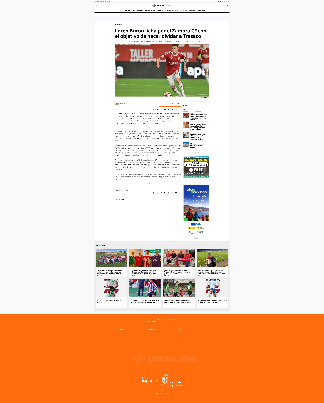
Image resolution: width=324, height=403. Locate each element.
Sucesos (117, 364)
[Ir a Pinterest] (224, 1)
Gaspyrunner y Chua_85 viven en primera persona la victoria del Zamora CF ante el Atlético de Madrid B (212, 273)
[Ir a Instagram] (222, 1)
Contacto (182, 346)
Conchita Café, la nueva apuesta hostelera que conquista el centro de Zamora (198, 117)
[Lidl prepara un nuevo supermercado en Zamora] (186, 144)
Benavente (118, 340)
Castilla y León (120, 355)
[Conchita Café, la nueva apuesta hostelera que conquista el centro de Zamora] (186, 115)
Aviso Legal (182, 343)
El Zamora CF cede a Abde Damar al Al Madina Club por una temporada (145, 301)
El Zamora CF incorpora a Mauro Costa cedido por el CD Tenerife (212, 301)
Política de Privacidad (186, 340)
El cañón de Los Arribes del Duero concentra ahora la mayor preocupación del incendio (198, 137)
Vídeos (149, 343)
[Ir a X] (220, 1)
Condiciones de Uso (185, 337)
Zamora (117, 334)
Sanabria (118, 346)
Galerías (149, 340)
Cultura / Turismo (121, 358)
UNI (148, 334)
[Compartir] (161, 109)
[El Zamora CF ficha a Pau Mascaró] (111, 288)
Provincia (118, 337)
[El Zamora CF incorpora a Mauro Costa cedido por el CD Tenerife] (212, 288)
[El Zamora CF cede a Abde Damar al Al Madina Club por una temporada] (145, 288)
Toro (116, 343)
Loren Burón (125, 190)
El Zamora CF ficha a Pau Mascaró (109, 300)
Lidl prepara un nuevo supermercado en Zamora (198, 145)
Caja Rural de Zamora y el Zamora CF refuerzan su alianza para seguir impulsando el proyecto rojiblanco (144, 272)
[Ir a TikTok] (218, 1)
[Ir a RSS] (228, 1)
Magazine (118, 370)
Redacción (123, 103)
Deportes (118, 361)
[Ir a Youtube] (226, 1)
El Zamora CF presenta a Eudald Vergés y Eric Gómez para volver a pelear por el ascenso (177, 272)
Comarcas (118, 349)
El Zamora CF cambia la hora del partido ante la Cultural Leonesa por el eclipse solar (178, 302)
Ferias (97, 1)
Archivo (149, 346)
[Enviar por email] (153, 109)
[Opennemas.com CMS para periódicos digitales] (162, 393)
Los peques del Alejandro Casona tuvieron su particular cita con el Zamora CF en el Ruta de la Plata (109, 272)
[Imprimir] (157, 109)
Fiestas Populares (105, 1)
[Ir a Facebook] (217, 1)
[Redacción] (117, 104)
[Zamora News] (162, 5)
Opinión (149, 337)
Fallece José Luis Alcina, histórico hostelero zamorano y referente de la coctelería (198, 126)
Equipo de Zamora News (186, 334)
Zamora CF (119, 25)
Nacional (118, 367)
